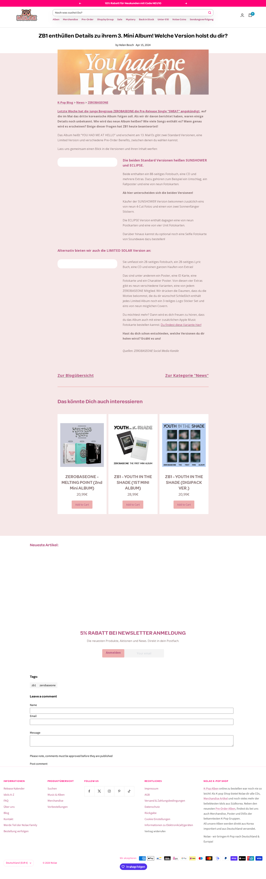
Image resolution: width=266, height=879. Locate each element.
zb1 (34, 685)
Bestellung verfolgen (16, 831)
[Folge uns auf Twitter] (99, 791)
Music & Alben (56, 795)
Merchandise (70, 19)
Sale (119, 19)
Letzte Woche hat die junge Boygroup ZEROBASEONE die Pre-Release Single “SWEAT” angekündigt (129, 111)
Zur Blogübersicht (76, 375)
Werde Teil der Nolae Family (20, 825)
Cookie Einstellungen (157, 819)
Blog (6, 813)
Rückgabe (151, 813)
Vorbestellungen (58, 807)
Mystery (130, 19)
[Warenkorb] (250, 15)
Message (35, 733)
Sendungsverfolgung (201, 19)
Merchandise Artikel (216, 799)
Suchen (52, 789)
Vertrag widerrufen (155, 831)
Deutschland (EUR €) (17, 863)
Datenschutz (152, 807)
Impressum (151, 789)
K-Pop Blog (65, 103)
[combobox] (131, 12)
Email (33, 716)
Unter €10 (163, 19)
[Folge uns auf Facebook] (89, 791)
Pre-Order (88, 19)
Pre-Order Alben (225, 809)
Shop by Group (105, 19)
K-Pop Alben (211, 789)
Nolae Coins (179, 19)
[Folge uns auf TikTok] (129, 791)
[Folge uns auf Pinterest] (119, 791)
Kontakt (8, 819)
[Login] (242, 15)
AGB (147, 795)
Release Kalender (14, 789)
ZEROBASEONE (98, 103)
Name (33, 705)
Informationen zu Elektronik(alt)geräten (169, 825)
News (80, 103)
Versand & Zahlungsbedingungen (165, 801)
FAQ (6, 801)
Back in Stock (146, 19)
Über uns (9, 807)
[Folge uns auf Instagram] (109, 791)
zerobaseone (48, 685)
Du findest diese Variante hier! (181, 325)
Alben (56, 19)
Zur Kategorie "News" (187, 375)
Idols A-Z (9, 795)
